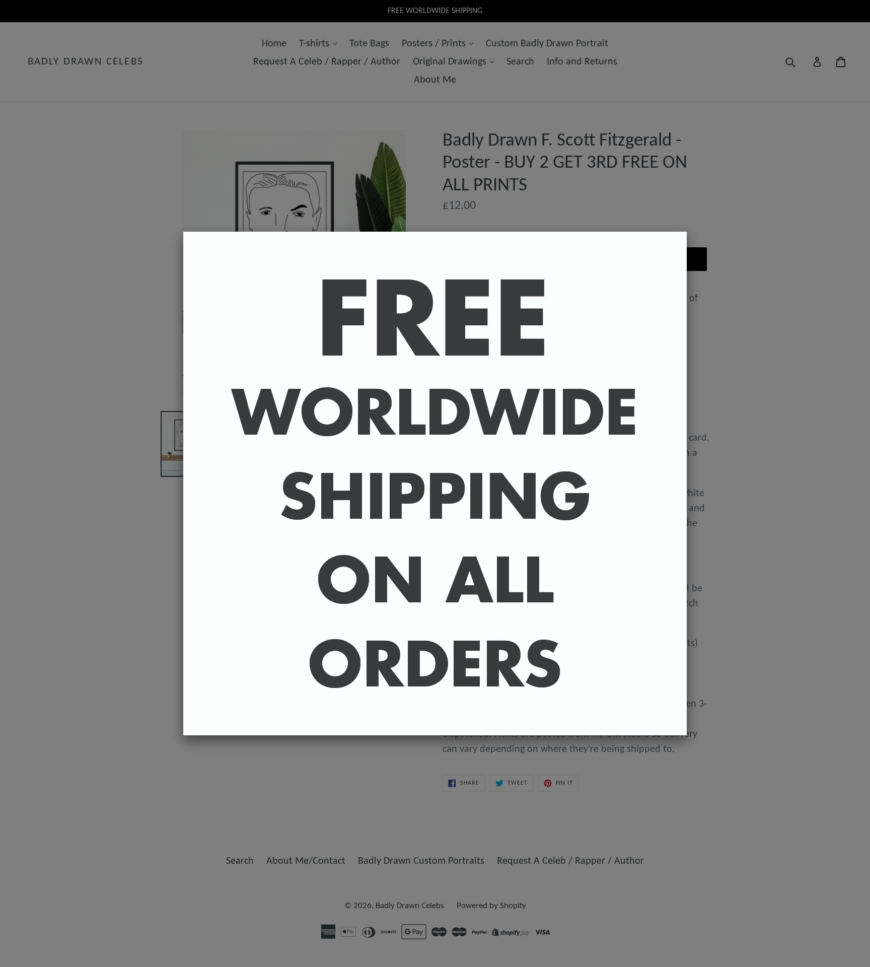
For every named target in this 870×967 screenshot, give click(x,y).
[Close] (687, 232)
